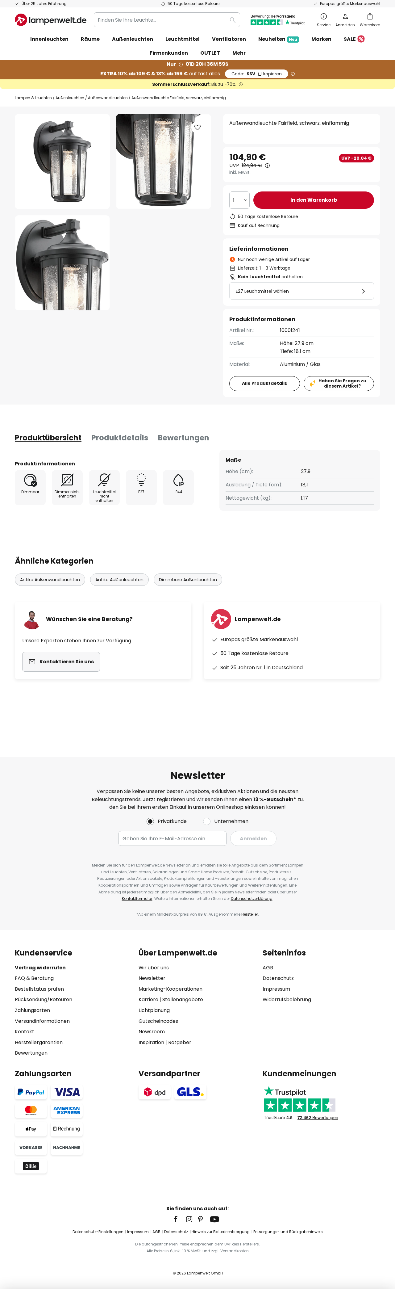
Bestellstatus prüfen (39, 989)
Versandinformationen (42, 1021)
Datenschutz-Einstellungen (98, 1231)
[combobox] (167, 20)
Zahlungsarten (32, 1010)
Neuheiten (277, 39)
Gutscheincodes (158, 1021)
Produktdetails (119, 438)
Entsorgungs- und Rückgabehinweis (288, 1231)
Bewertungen (183, 438)
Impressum (276, 989)
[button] (62, 262)
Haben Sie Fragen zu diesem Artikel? (342, 383)
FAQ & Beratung (34, 978)
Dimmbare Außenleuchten (188, 580)
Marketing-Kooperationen (170, 989)
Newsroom (152, 1031)
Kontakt (24, 1031)
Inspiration (151, 1042)
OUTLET (210, 53)
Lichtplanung (154, 1010)
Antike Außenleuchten (119, 580)
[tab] (48, 438)
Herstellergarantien (39, 1042)
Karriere (148, 999)
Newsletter (152, 978)
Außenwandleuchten (108, 97)
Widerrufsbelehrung (287, 999)
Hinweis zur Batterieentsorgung (221, 1231)
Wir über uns (154, 967)
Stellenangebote (182, 999)
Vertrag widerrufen (40, 967)
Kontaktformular (137, 898)
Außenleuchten (70, 97)
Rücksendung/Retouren (43, 999)
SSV (256, 74)
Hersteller (249, 914)
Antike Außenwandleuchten (50, 580)
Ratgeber (179, 1042)
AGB (268, 967)
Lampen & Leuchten (33, 97)
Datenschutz (278, 978)
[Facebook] (179, 1219)
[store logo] (50, 20)
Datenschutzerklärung (251, 898)
